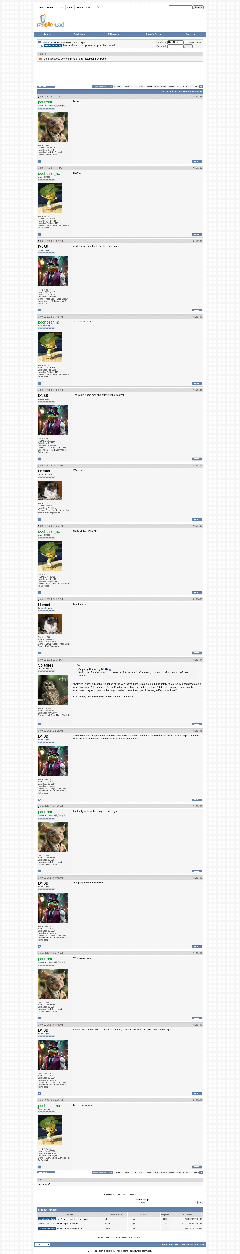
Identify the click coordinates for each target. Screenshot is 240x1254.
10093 (149, 86)
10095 (163, 86)
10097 (178, 86)
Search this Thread (189, 91)
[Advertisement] (120, 73)
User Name (161, 42)
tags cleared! (44, 1184)
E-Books (112, 34)
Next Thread (128, 1194)
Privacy (196, 1244)
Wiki (61, 7)
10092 (142, 86)
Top (203, 1244)
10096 (171, 86)
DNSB (43, 247)
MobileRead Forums (51, 42)
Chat (70, 7)
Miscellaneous (68, 42)
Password (161, 46)
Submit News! (84, 7)
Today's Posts (153, 34)
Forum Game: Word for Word (69, 1228)
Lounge (81, 42)
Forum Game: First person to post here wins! (58, 1224)
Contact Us (166, 1244)
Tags (40, 1179)
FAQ (176, 1244)
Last (196, 86)
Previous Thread (113, 1194)
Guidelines (79, 34)
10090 (127, 86)
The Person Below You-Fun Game (72, 1219)
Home (39, 7)
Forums (51, 7)
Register (48, 34)
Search (189, 34)
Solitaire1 (45, 665)
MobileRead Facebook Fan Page (88, 58)
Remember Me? (195, 42)
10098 (185, 86)
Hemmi (44, 471)
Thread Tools (167, 91)
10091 (134, 86)
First (117, 86)
